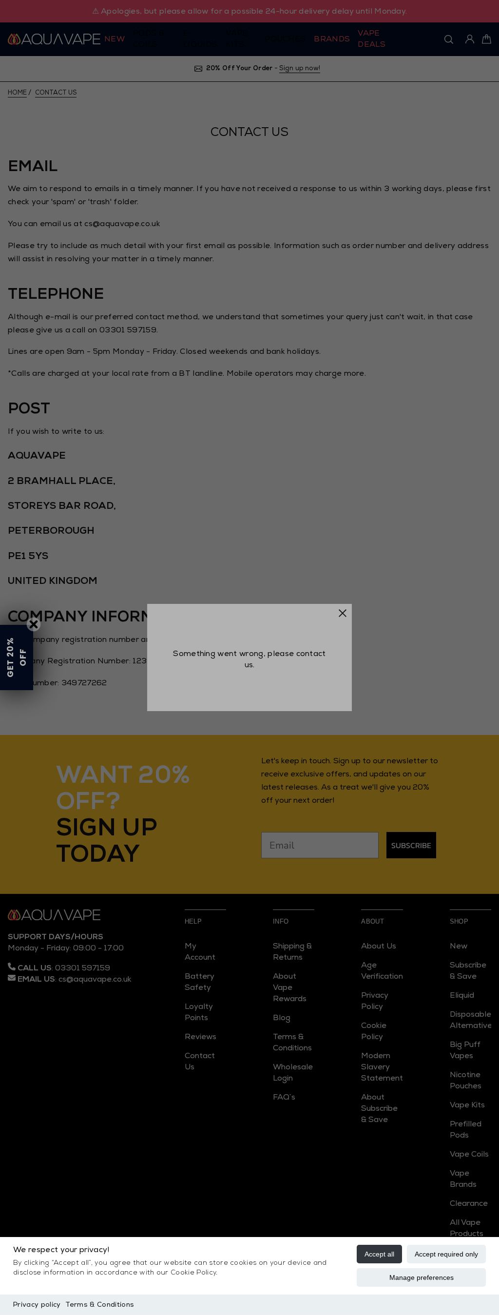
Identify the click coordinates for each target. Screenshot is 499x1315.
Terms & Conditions (99, 1304)
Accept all (379, 1254)
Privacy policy (36, 1304)
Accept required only (446, 1254)
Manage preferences (421, 1277)
